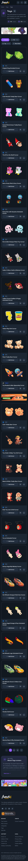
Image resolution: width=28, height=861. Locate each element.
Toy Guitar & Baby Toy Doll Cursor (13, 453)
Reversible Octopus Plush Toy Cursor (14, 242)
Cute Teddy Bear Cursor (10, 424)
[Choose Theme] (21, 2)
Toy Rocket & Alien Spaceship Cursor (13, 385)
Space (6, 383)
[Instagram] (5, 808)
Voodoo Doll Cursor (8, 711)
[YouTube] (2, 808)
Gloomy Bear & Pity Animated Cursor (13, 740)
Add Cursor (11, 71)
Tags (7, 7)
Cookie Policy (18, 841)
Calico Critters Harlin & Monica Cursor (14, 270)
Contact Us (4, 843)
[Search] (18, 2)
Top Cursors (4, 821)
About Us (3, 836)
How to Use (4, 841)
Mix (6, 65)
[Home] (5, 2)
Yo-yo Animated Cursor (9, 538)
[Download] (23, 71)
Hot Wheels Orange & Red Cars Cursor (14, 595)
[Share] (14, 11)
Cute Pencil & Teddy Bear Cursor (12, 96)
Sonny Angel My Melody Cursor (12, 566)
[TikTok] (12, 808)
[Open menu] (25, 2)
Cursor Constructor (19, 821)
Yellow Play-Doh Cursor (9, 328)
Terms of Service (19, 836)
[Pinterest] (9, 808)
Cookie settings (18, 843)
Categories (3, 825)
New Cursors (4, 823)
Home (2, 7)
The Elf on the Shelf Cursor (10, 155)
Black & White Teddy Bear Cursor (12, 481)
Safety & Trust (4, 839)
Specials (3, 830)
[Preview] (20, 71)
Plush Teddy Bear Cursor (10, 357)
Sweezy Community (6, 845)
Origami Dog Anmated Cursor (11, 68)
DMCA (16, 845)
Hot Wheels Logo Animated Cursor (13, 653)
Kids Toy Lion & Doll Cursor (11, 509)
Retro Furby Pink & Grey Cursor (12, 183)
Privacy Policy (18, 839)
